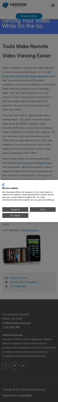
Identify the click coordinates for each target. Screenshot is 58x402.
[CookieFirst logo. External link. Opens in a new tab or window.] (3, 184)
